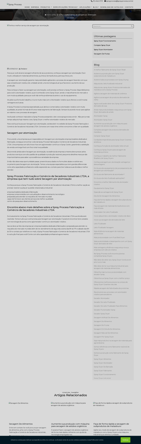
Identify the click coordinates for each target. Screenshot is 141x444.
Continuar (125, 440)
